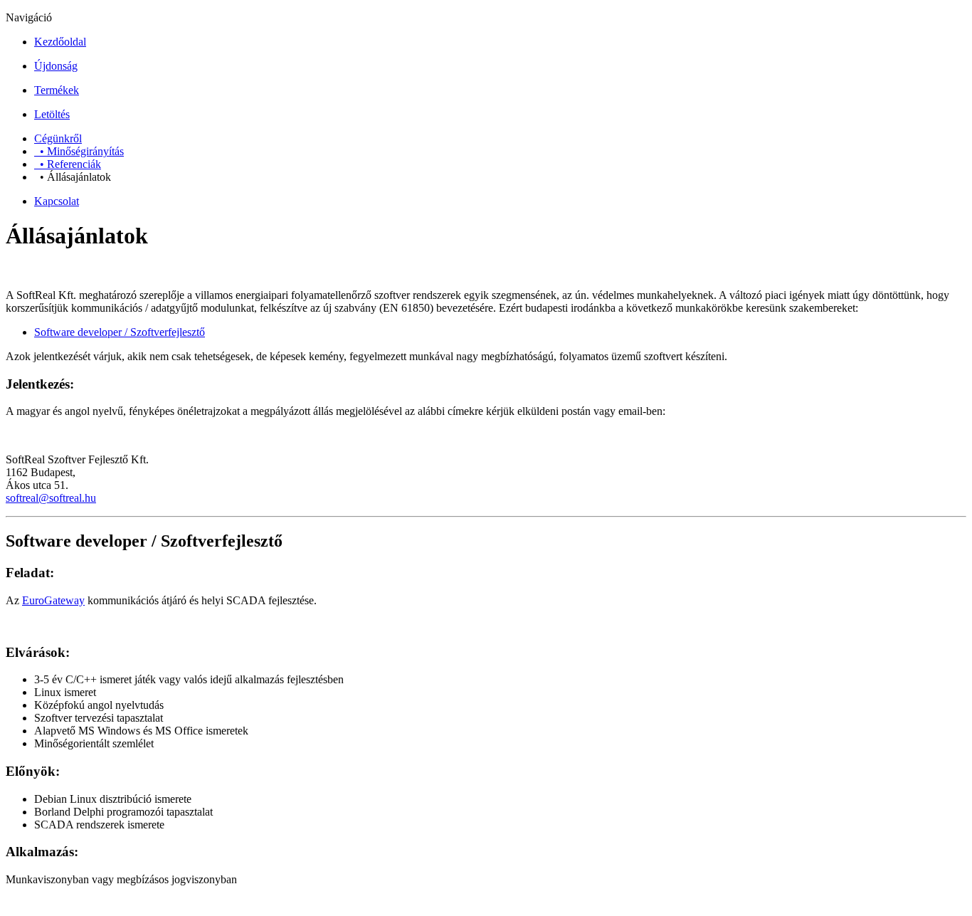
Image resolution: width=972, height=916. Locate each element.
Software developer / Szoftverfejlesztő (119, 332)
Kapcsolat (56, 201)
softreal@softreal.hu (51, 498)
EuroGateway (53, 600)
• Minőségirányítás (79, 151)
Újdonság (56, 66)
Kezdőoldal (60, 42)
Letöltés (52, 114)
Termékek (56, 90)
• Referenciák (67, 164)
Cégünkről (58, 138)
